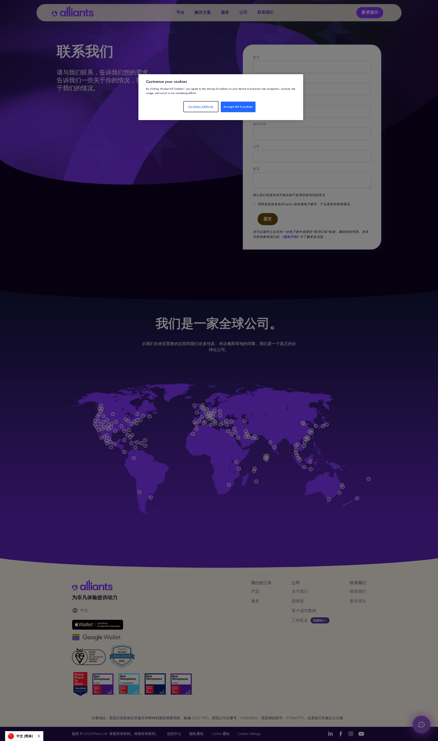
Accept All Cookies (238, 107)
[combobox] (24, 736)
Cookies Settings (201, 106)
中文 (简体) (24, 736)
